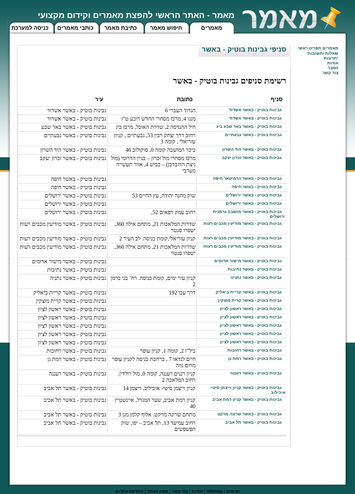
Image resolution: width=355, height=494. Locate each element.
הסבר (333, 67)
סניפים (233, 491)
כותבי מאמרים (75, 28)
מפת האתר (157, 491)
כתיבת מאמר (120, 28)
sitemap (215, 491)
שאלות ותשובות (323, 53)
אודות (332, 63)
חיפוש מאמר (166, 28)
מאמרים (211, 28)
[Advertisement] (164, 462)
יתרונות (331, 58)
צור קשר (180, 491)
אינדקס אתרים (129, 491)
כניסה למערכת (30, 28)
